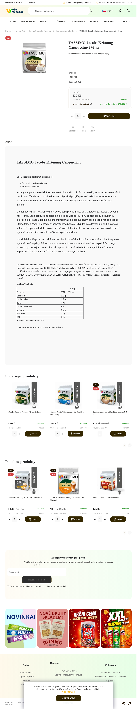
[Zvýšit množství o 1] (84, 116)
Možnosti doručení (81, 104)
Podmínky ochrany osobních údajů (110, 676)
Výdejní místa (26, 672)
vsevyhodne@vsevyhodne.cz (79, 2)
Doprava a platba (13, 2)
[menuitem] (11, 21)
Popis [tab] (8, 141)
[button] (130, 445)
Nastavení (68, 703)
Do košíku (110, 116)
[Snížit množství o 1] (72, 116)
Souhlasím (68, 698)
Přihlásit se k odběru (36, 580)
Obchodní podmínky (110, 672)
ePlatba (26, 680)
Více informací (68, 692)
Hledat (91, 11)
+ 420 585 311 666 (107, 2)
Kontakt (31, 2)
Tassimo (72, 77)
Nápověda (110, 680)
